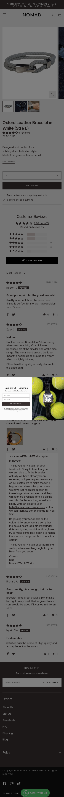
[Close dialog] (62, 379)
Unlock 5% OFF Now (16, 404)
